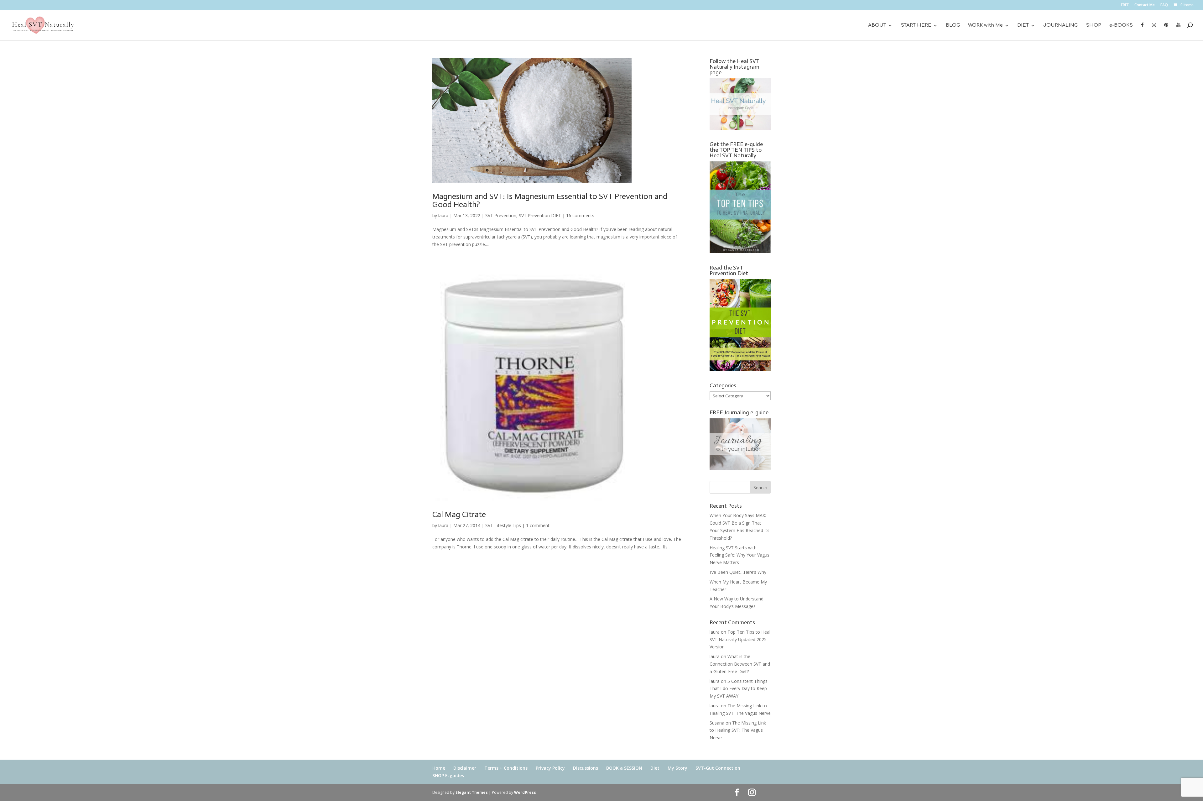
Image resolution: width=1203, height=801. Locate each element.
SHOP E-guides (448, 775)
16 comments (580, 215)
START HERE (916, 25)
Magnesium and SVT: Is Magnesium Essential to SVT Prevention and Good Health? (549, 200)
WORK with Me (985, 25)
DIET (1023, 25)
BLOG (953, 25)
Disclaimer (464, 768)
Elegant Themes (472, 792)
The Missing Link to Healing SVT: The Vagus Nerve (738, 730)
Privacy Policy (550, 768)
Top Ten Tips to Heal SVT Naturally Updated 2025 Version (740, 639)
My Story (677, 768)
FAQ (1164, 5)
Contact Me (1144, 5)
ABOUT (877, 25)
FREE (1125, 5)
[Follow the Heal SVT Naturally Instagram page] (740, 128)
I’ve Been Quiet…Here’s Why (738, 572)
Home (438, 768)
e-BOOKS (1121, 25)
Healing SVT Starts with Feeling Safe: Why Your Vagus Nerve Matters (739, 555)
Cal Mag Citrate (459, 514)
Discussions (585, 768)
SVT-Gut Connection (717, 768)
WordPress (525, 792)
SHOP (1093, 25)
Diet (654, 768)
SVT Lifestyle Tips (503, 525)
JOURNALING (1060, 25)
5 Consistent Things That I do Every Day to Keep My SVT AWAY (739, 688)
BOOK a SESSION (624, 768)
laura (443, 215)
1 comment (537, 525)
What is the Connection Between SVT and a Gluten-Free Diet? (740, 663)
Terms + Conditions (506, 768)
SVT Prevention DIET (540, 215)
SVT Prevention (500, 215)
